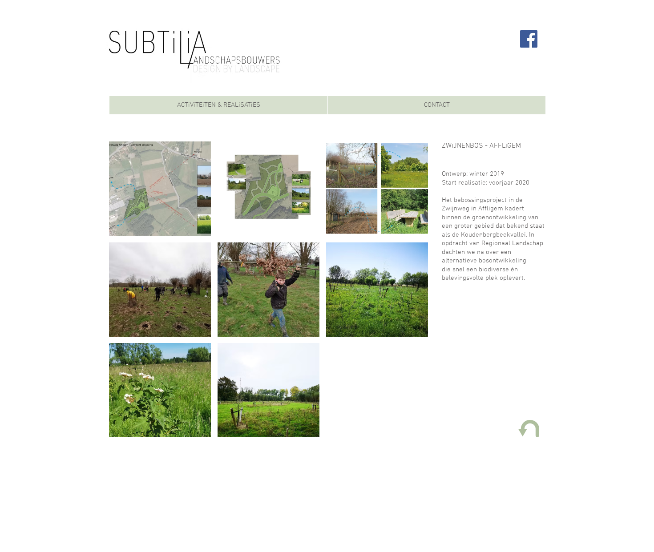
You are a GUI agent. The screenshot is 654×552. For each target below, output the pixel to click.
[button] (160, 188)
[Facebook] (528, 39)
